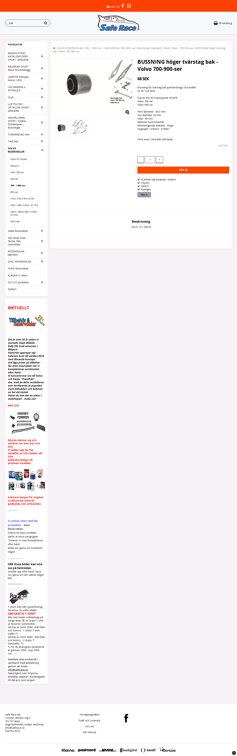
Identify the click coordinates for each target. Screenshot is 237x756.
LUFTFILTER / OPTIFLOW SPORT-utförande (19, 107)
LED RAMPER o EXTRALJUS (16, 88)
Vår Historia (89, 732)
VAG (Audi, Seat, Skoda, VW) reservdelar (17, 241)
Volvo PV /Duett (18, 159)
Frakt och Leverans (89, 720)
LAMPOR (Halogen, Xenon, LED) (18, 78)
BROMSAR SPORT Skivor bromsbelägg (19, 68)
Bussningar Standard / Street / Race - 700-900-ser (165, 48)
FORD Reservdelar (18, 268)
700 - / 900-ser (18, 185)
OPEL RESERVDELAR (19, 261)
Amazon (14, 165)
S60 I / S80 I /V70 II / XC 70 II (24, 205)
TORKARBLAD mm (18, 134)
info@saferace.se (18, 669)
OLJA (10, 97)
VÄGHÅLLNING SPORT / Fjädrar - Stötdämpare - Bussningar (18, 122)
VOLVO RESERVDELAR (16, 150)
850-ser (14, 192)
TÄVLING (13, 141)
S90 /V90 (14, 221)
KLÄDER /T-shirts (17, 275)
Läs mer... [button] (223, 145)
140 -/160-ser (17, 172)
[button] (223, 23)
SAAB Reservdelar (18, 231)
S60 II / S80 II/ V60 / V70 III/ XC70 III (23, 213)
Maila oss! (115, 6)
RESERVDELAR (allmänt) (16, 253)
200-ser (14, 178)
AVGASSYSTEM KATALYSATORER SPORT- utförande (18, 56)
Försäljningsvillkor (90, 714)
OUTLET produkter (18, 282)
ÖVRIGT (12, 289)
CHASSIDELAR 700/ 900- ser (119, 48)
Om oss (89, 726)
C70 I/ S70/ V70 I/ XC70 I (22, 198)
